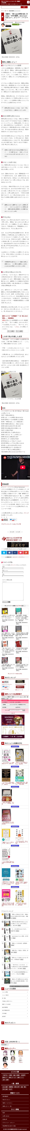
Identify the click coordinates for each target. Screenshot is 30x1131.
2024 (16, 684)
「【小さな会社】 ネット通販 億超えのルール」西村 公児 (8, 763)
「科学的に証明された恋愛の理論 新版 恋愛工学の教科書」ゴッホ (21, 634)
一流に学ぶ (5, 1075)
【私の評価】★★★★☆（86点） (21, 623)
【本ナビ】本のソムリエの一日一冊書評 (11, 1)
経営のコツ (5, 1077)
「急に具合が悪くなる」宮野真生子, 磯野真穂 (8, 665)
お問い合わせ (6, 1116)
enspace (5, 1062)
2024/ (2, 739)
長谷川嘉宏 (20, 1056)
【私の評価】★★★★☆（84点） (8, 620)
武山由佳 (13, 1056)
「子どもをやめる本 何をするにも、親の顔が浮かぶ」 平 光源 (21, 842)
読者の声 (13, 713)
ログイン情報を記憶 (7, 579)
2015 (17, 739)
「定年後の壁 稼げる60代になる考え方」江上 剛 (21, 649)
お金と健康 (5, 1087)
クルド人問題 (5, 992)
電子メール (5, 570)
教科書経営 (5, 1096)
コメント (4, 581)
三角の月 (20, 1062)
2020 (11, 739)
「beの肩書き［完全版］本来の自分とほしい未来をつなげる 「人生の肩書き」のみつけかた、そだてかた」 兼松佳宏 (21, 618)
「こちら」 (17, 326)
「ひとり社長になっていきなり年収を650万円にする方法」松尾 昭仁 (8, 823)
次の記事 (18, 531)
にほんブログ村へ (5, 689)
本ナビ (2, 10)
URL (3, 574)
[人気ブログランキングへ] (4, 519)
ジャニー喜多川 (5, 995)
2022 (22, 684)
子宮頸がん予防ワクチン (7, 1001)
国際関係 (11, 1087)
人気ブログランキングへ (7, 684)
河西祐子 (5, 1056)
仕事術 (10, 1075)
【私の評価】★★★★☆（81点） (8, 638)
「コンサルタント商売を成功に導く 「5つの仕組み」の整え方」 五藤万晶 (8, 783)
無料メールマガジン (7, 1103)
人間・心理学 (6, 1079)
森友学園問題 (5, 1007)
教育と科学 (16, 1087)
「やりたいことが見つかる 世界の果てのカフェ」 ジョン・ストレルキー (8, 617)
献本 (4, 1112)
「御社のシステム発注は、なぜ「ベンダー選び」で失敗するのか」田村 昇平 (21, 763)
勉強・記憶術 (16, 1075)
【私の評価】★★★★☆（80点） (21, 638)
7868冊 (4, 2)
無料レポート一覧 (19, 689)
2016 (14, 739)
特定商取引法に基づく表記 (9, 1126)
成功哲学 (23, 1075)
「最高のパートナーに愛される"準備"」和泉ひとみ (8, 843)
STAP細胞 (4, 1013)
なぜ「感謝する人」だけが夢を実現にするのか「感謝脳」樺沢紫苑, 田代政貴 (8, 634)
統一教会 (4, 998)
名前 (3, 566)
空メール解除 (19, 331)
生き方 (10, 1089)
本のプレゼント (6, 1099)
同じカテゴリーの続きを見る (15, 673)
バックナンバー (6, 713)
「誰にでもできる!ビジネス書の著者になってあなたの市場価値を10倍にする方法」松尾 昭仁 (8, 904)
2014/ (20, 739)
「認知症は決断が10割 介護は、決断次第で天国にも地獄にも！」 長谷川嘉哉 (21, 783)
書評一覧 (6, 10)
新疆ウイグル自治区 (6, 1004)
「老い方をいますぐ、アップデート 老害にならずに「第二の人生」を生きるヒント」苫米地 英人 (8, 650)
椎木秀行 (13, 1062)
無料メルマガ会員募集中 (13, 694)
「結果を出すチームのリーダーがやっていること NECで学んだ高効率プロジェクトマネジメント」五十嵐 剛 (8, 883)
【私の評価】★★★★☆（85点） (21, 670)
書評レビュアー (10, 1048)
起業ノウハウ (20, 1077)
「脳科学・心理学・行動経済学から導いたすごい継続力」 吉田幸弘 (21, 883)
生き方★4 (18, 605)
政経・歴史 (23, 1087)
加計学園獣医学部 (6, 1010)
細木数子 (4, 1016)
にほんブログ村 (16, 524)
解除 (8, 710)
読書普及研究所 (13, 1129)
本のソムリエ (8, 24)
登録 (6, 710)
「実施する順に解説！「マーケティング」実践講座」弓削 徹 (8, 803)
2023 (19, 684)
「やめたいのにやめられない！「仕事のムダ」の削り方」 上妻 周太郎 (20, 904)
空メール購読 (11, 331)
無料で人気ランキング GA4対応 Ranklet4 (18, 986)
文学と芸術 (5, 1089)
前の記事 (12, 531)
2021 (24, 684)
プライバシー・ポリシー (9, 1122)
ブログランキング (6, 524)
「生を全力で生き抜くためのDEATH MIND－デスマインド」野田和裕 (21, 666)
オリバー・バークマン (18, 557)
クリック (26, 513)
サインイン (13, 565)
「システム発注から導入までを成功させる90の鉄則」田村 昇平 (8, 862)
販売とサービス (12, 1077)
